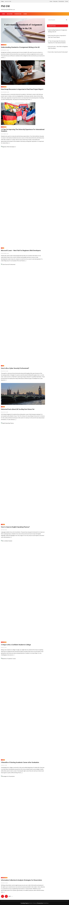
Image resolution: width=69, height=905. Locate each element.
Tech (3, 365)
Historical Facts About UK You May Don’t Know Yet (17, 409)
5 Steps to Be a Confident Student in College (16, 645)
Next (10, 896)
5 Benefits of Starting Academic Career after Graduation (20, 762)
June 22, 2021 (4, 529)
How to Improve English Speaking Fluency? (15, 527)
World (3, 406)
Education (55, 1)
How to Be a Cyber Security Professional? (15, 368)
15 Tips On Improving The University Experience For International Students (22, 130)
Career (66, 1)
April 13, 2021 (4, 765)
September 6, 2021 (5, 253)
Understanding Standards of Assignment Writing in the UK (20, 47)
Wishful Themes (32, 903)
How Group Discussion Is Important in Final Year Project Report (22, 89)
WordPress (46, 903)
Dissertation (61, 1)
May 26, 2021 (4, 647)
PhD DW (5, 6)
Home (51, 1)
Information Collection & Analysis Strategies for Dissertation (21, 880)
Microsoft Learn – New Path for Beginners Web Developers (21, 250)
